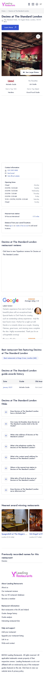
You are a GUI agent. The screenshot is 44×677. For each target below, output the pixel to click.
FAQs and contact (8, 643)
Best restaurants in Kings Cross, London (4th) (20, 358)
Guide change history (9, 613)
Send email (10, 173)
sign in (11, 226)
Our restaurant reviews (10, 591)
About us (5, 587)
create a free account (22, 226)
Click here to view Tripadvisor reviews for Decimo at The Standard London (21, 253)
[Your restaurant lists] (33, 4)
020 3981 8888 (12, 170)
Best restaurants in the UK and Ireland (15, 609)
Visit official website (13, 176)
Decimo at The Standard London (19, 11)
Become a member (8, 598)
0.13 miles (36, 216)
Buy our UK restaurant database (13, 595)
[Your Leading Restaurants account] (37, 4)
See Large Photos (32, 72)
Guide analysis (7, 617)
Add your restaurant (9, 632)
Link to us (5, 639)
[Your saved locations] (29, 4)
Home (3, 11)
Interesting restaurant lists (11, 621)
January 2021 (7, 387)
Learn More (8, 27)
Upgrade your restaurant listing (12, 635)
